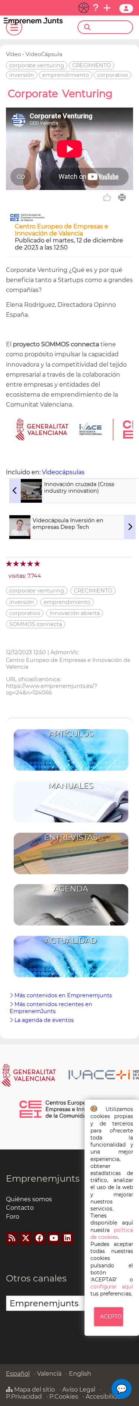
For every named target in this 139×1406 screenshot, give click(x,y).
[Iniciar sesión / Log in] (126, 8)
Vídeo (13, 54)
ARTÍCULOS (71, 733)
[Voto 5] (37, 563)
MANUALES (70, 785)
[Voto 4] (30, 563)
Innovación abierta (75, 613)
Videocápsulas (63, 472)
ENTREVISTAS (71, 837)
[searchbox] (111, 27)
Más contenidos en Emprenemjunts (63, 995)
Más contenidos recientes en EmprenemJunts (51, 1008)
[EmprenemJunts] (33, 22)
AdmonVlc (64, 652)
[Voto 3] (23, 563)
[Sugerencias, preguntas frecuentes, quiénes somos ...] (95, 7)
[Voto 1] (9, 563)
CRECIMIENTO (91, 65)
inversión (21, 75)
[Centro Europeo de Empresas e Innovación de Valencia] (27, 219)
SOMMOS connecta (35, 624)
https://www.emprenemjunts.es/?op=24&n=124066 (51, 689)
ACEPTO (111, 1317)
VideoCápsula (44, 54)
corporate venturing (36, 65)
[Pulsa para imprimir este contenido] (122, 197)
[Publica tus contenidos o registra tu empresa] (107, 7)
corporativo (112, 75)
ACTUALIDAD (71, 940)
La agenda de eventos (44, 1020)
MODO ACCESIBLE (83, 7)
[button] (122, 1389)
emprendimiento (65, 75)
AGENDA (70, 888)
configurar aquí (111, 1287)
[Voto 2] (16, 563)
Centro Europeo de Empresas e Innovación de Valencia (61, 230)
